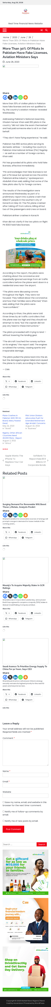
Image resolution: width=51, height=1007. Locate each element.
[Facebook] (5, 97)
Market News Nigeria (25, 19)
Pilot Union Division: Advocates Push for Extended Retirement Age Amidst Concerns (35, 419)
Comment (9, 738)
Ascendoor (18, 1003)
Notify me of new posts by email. (21, 820)
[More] (25, 97)
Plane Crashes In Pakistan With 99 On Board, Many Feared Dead (12, 419)
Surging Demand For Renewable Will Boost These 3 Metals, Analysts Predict (24, 505)
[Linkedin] (15, 97)
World (5, 449)
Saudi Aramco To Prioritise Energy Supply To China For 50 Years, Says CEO (25, 667)
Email (6, 781)
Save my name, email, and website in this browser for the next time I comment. (25, 804)
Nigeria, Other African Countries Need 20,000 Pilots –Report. (12, 435)
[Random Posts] (41, 30)
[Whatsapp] (20, 97)
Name (6, 771)
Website (7, 791)
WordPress (39, 1003)
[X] (10, 97)
